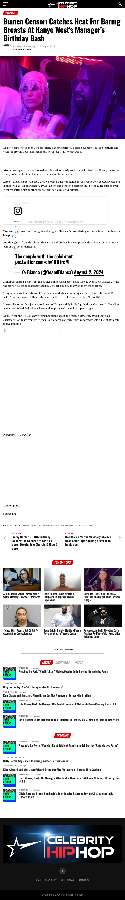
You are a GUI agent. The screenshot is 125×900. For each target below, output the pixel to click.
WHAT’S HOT (51, 880)
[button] (32, 380)
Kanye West (68, 526)
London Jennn (24, 49)
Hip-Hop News (51, 526)
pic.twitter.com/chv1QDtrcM (42, 261)
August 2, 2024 (89, 272)
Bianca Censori (32, 526)
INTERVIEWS (83, 880)
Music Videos (67, 880)
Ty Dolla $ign (84, 526)
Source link (9, 513)
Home (38, 880)
